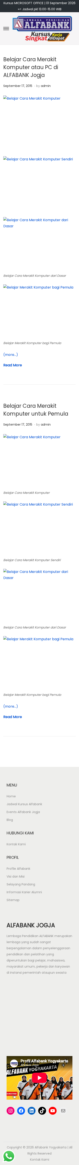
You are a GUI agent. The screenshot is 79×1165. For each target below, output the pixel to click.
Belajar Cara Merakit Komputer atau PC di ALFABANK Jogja (30, 67)
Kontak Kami (16, 844)
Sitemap (13, 900)
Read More (12, 365)
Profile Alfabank (18, 868)
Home (11, 796)
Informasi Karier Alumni (24, 892)
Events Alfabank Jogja (23, 812)
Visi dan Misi (16, 876)
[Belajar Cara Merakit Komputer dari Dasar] (39, 244)
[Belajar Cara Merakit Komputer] (39, 461)
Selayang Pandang (21, 884)
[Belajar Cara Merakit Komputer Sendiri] (39, 183)
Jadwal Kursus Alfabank (24, 804)
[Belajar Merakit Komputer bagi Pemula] (39, 311)
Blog (10, 820)
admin (46, 86)
